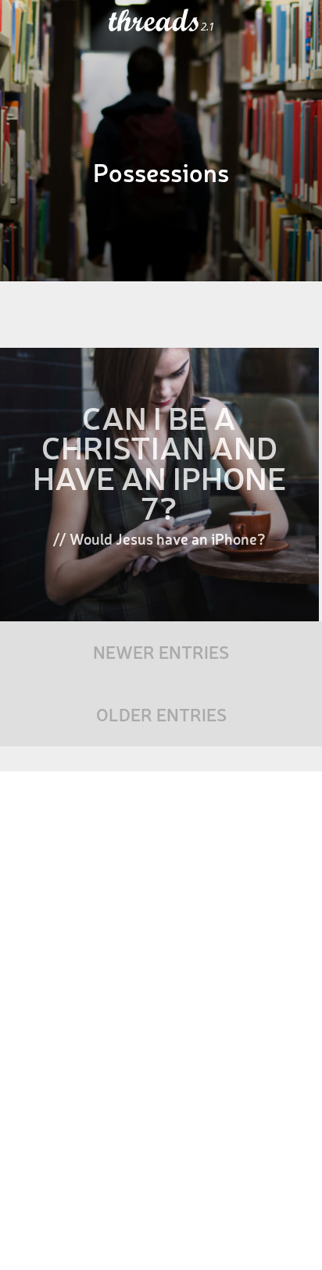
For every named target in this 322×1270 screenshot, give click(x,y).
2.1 (207, 27)
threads (155, 21)
